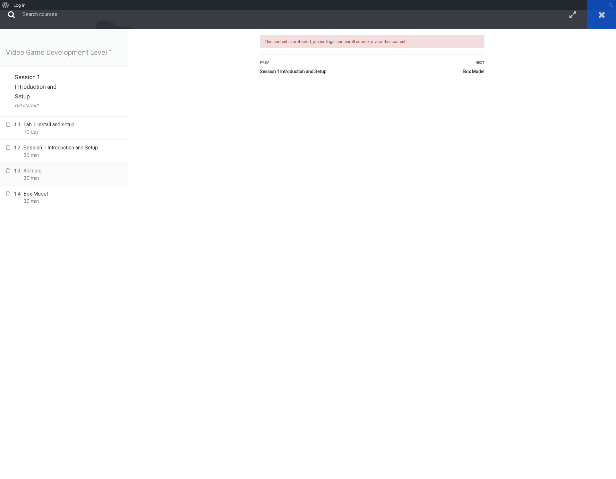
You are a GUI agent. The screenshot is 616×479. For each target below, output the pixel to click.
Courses (15, 40)
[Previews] (122, 125)
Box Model (473, 71)
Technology (46, 40)
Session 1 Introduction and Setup (293, 71)
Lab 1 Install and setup (48, 125)
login (331, 41)
